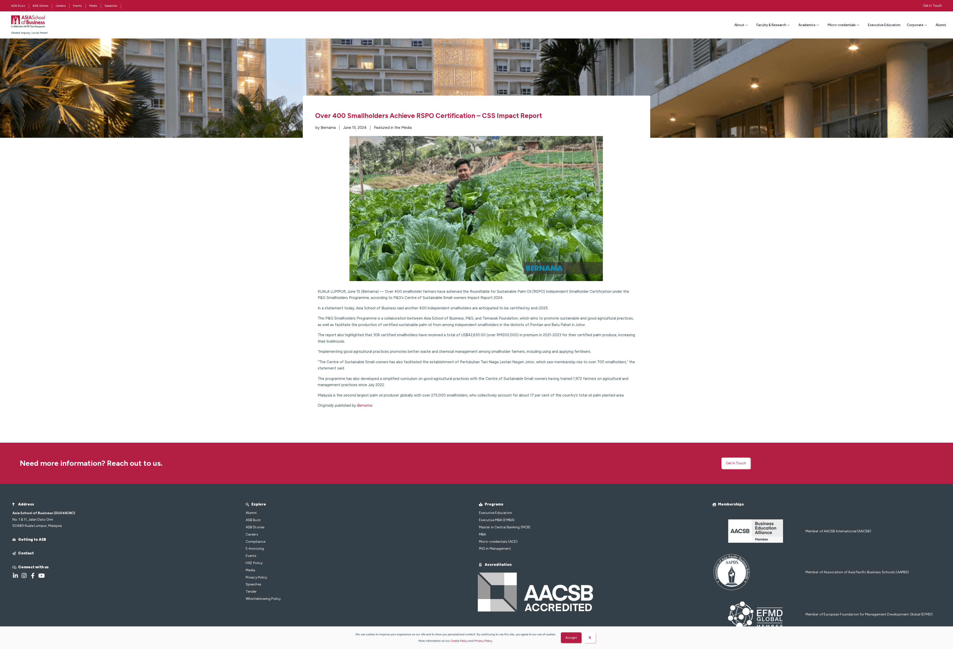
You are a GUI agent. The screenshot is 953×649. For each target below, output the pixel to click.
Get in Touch (932, 5)
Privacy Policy (483, 641)
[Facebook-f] (32, 575)
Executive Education (884, 25)
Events (77, 5)
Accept (571, 638)
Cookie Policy (459, 641)
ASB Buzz (18, 5)
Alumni (941, 25)
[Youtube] (41, 575)
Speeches (110, 5)
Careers (61, 5)
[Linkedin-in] (15, 575)
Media (93, 5)
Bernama (364, 405)
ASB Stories (40, 5)
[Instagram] (24, 575)
